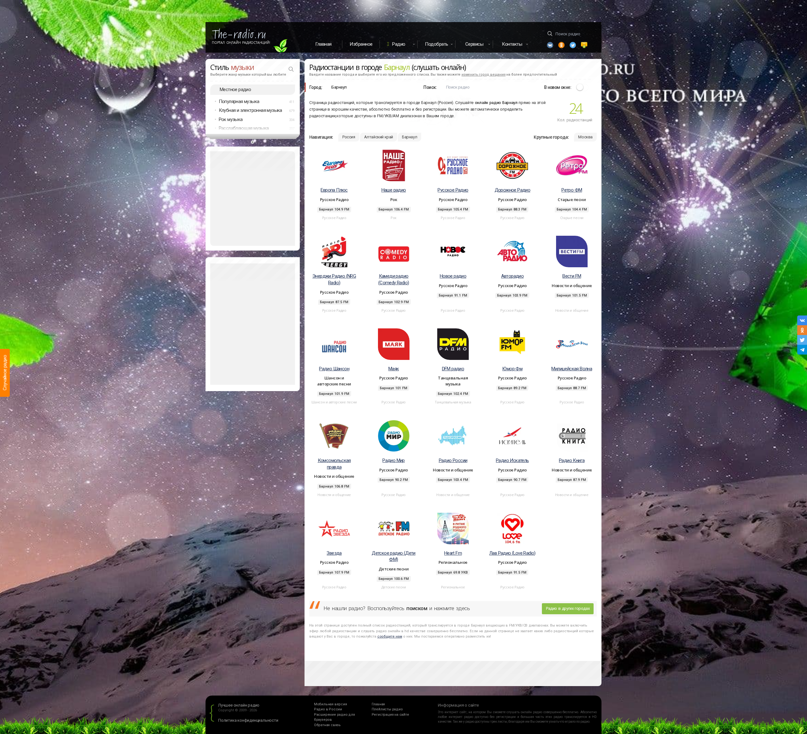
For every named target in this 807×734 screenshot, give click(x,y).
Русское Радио (453, 190)
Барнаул (409, 137)
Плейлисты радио (387, 709)
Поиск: (430, 87)
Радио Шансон (334, 369)
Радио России (453, 460)
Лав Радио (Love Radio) (512, 553)
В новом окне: (557, 87)
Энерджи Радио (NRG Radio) (334, 279)
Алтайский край (378, 137)
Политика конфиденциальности (248, 720)
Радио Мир (393, 460)
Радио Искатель (512, 460)
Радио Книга (571, 460)
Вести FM (571, 276)
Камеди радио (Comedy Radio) (393, 279)
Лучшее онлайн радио (238, 705)
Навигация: (321, 137)
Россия (348, 137)
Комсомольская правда (334, 464)
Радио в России (328, 709)
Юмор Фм (512, 369)
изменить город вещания (484, 74)
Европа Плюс (334, 190)
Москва (585, 137)
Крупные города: (551, 137)
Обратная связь (327, 725)
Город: (315, 87)
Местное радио (235, 89)
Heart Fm (453, 553)
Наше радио (393, 190)
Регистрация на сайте (390, 715)
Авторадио (512, 276)
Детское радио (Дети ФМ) (393, 556)
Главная (323, 44)
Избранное (361, 44)
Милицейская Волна (571, 369)
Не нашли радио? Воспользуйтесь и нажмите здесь (396, 608)
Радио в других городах (567, 608)
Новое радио (453, 276)
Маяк (393, 369)
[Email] (584, 45)
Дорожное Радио (513, 190)
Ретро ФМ (571, 190)
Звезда (334, 553)
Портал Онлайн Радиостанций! (241, 42)
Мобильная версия (330, 704)
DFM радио (453, 369)
